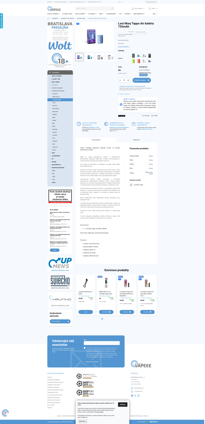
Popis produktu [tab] (96, 140)
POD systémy (55, 108)
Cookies (59, 416)
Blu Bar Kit (55, 93)
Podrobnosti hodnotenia (140, 31)
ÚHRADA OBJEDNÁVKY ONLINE (55, 390)
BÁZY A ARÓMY (56, 82)
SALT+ (54, 102)
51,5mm (151, 160)
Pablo (53, 176)
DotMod (54, 120)
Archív (54, 250)
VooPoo (54, 150)
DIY (53, 158)
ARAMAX (54, 114)
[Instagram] (138, 395)
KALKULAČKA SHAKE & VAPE (54, 395)
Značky (53, 182)
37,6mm (151, 168)
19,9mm (151, 164)
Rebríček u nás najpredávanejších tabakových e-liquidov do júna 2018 (59, 242)
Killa (53, 173)
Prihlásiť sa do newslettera (92, 361)
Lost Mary (54, 135)
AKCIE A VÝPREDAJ (57, 76)
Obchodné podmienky (68, 416)
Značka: (121, 36)
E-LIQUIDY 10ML (56, 79)
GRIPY (53, 153)
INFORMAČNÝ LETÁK (52, 392)
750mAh (151, 156)
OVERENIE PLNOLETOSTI (94, 2)
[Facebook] (132, 395)
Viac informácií (99, 412)
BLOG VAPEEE (51, 405)
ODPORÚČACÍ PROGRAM (53, 400)
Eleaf (53, 123)
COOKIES (49, 2)
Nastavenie (82, 421)
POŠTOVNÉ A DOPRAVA (53, 387)
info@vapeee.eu (138, 388)
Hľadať (112, 8)
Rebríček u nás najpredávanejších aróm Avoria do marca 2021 (60, 220)
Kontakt (145, 416)
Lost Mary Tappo (57, 99)
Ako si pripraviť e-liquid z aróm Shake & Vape (60, 213)
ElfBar (53, 126)
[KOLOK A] (106, 282)
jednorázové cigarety (57, 88)
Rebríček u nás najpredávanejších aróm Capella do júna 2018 (60, 235)
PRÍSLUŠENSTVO (56, 164)
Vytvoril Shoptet (141, 421)
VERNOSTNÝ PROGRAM (53, 397)
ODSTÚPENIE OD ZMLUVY (53, 402)
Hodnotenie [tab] (136, 140)
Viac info (115, 130)
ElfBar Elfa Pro (56, 96)
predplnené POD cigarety (58, 90)
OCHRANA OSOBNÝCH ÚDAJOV (77, 2)
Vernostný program (136, 416)
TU (86, 417)
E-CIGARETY (55, 85)
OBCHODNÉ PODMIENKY (60, 2)
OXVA (53, 138)
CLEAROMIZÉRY (56, 156)
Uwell (53, 144)
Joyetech (54, 132)
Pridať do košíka (140, 80)
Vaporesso (55, 147)
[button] (102, 318)
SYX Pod (55, 105)
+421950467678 (138, 391)
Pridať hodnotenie (55, 321)
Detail (85, 312)
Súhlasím (122, 404)
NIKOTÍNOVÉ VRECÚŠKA (58, 167)
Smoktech (54, 141)
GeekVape (54, 129)
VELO (53, 179)
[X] (135, 395)
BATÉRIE (54, 161)
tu (112, 357)
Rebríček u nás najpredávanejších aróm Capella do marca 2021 (60, 227)
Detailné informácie (123, 46)
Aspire (53, 117)
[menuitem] (54, 13)
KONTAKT (49, 407)
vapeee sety (55, 111)
